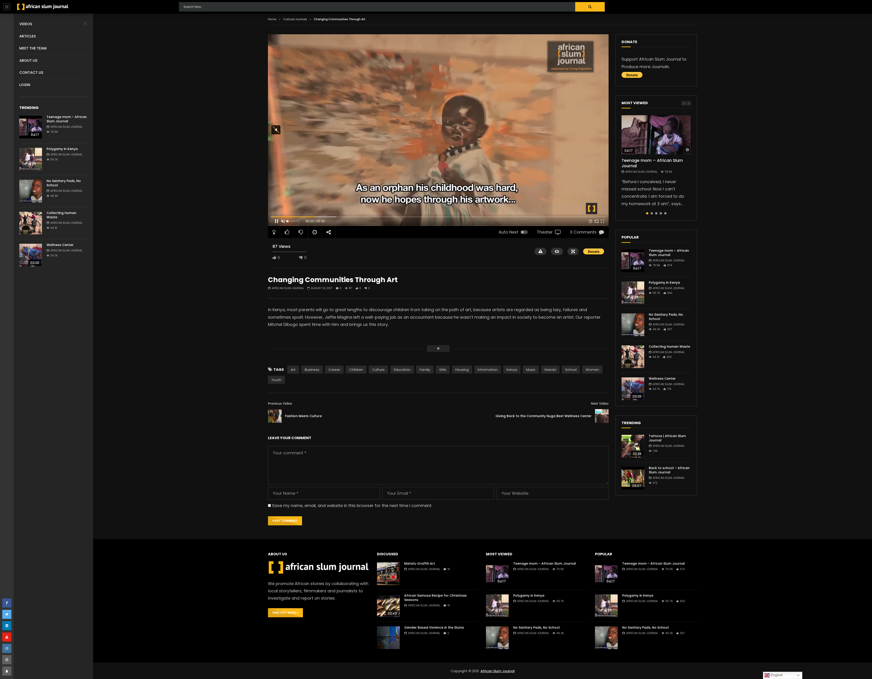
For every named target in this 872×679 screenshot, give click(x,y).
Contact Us (31, 72)
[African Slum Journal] (42, 7)
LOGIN (24, 84)
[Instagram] (6, 648)
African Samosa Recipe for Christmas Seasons (435, 597)
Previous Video (280, 403)
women (592, 369)
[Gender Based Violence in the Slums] (388, 637)
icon (656, 134)
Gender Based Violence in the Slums (434, 627)
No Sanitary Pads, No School (64, 183)
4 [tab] (661, 213)
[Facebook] (6, 603)
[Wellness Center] (30, 255)
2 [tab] (652, 213)
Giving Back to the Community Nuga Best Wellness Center (543, 416)
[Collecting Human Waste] (30, 223)
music (530, 369)
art (293, 369)
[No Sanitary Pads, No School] (30, 191)
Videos (25, 24)
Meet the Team (33, 48)
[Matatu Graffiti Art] (388, 573)
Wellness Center (60, 245)
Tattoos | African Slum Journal (667, 438)
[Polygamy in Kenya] (30, 159)
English (776, 675)
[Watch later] (6, 659)
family (425, 369)
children (356, 369)
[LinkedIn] (6, 625)
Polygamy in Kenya (62, 149)
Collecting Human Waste (61, 215)
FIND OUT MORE (284, 613)
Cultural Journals (295, 19)
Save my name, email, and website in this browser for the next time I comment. (352, 505)
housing (462, 369)
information (488, 369)
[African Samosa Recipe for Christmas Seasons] (388, 605)
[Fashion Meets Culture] (275, 416)
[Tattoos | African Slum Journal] (633, 446)
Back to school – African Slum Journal (669, 470)
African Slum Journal (66, 127)
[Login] (6, 671)
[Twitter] (6, 614)
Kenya (512, 369)
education (402, 369)
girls (442, 369)
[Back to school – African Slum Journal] (633, 478)
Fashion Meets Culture (303, 416)
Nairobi (550, 369)
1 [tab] (647, 213)
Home (272, 19)
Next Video (600, 403)
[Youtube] (6, 637)
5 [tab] (665, 213)
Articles (27, 36)
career (334, 369)
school (571, 369)
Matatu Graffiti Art (419, 563)
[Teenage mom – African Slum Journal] (30, 127)
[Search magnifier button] (590, 7)
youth (276, 379)
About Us (28, 60)
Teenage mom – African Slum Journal (67, 119)
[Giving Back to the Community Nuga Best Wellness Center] (602, 416)
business (312, 369)
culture (378, 369)
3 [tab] (656, 213)
